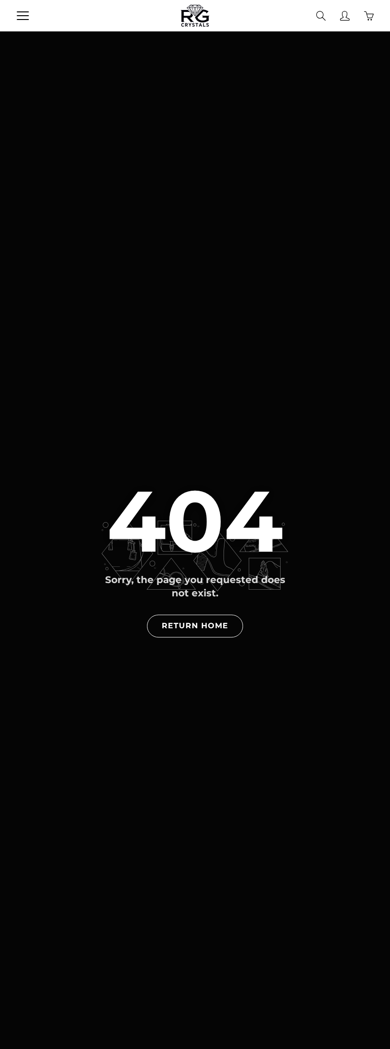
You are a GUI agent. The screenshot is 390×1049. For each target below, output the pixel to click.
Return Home (195, 625)
